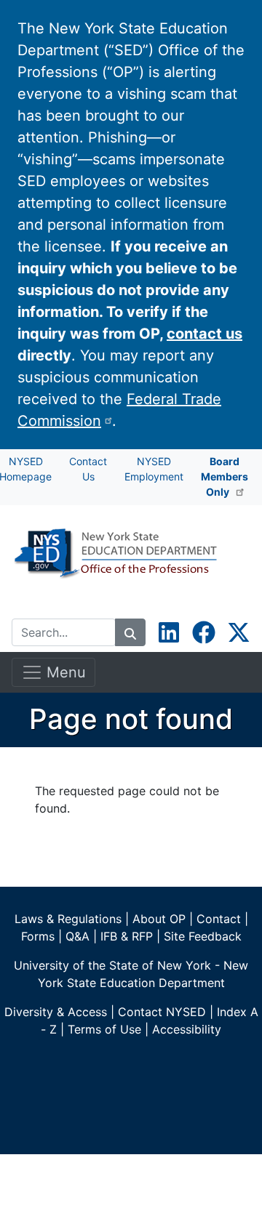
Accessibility (186, 1029)
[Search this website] (130, 632)
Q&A (78, 936)
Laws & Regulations (68, 918)
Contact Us (88, 469)
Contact (218, 918)
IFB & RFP (126, 936)
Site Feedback (203, 936)
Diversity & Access (55, 1011)
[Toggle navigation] (32, 604)
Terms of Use (104, 1029)
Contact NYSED (162, 1011)
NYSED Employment (153, 469)
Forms (38, 936)
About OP (159, 918)
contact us (204, 333)
